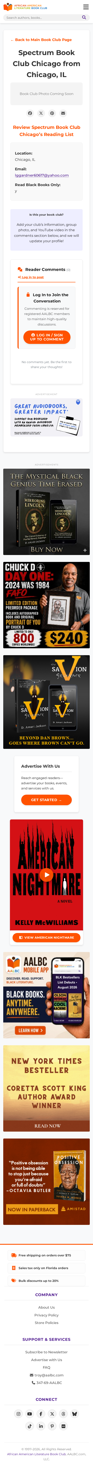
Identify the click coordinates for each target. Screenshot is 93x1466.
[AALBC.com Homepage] (25, 7)
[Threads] (63, 1413)
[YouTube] (29, 1413)
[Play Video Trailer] (46, 875)
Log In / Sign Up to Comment (47, 337)
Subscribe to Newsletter (46, 1352)
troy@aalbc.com (49, 1375)
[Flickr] (63, 1426)
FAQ (46, 1367)
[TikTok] (29, 1426)
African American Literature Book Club (36, 1454)
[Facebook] (41, 1413)
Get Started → (46, 800)
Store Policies (46, 1323)
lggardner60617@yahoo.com (42, 175)
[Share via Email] (63, 113)
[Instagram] (18, 1413)
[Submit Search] (83, 17)
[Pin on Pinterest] (52, 113)
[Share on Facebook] (30, 113)
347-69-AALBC (49, 1383)
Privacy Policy (46, 1315)
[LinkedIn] (41, 1426)
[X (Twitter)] (52, 1413)
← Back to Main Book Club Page (41, 40)
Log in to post (32, 277)
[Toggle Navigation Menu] (86, 7)
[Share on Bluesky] (74, 1413)
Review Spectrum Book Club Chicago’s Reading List (46, 131)
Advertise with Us (46, 1360)
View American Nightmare (49, 937)
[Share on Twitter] (41, 113)
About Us (46, 1307)
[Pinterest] (52, 1426)
